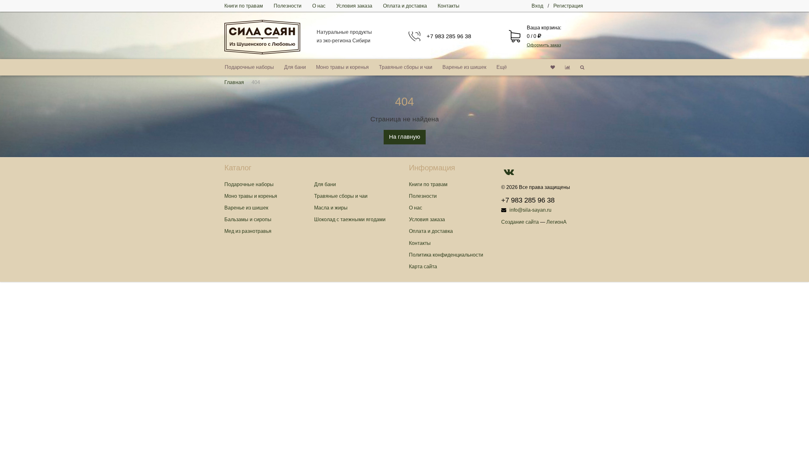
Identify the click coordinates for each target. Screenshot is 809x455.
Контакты (448, 6)
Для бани (295, 67)
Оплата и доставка (405, 6)
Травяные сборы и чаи (405, 67)
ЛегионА (556, 222)
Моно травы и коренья (342, 67)
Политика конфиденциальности (446, 255)
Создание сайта (520, 222)
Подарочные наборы (249, 67)
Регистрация (568, 6)
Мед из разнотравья (247, 231)
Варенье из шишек (464, 67)
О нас (318, 6)
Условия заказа (354, 6)
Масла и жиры (331, 207)
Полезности (287, 6)
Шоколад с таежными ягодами (350, 219)
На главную (404, 137)
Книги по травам (243, 6)
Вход (537, 6)
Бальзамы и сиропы (247, 219)
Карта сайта (423, 266)
